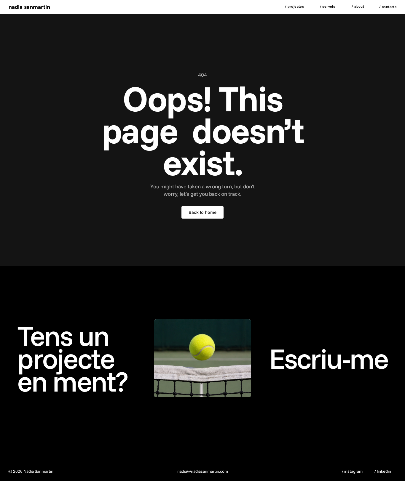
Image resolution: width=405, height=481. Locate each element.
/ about (358, 6)
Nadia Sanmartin (29, 6)
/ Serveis (327, 6)
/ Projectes (294, 6)
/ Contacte (388, 6)
